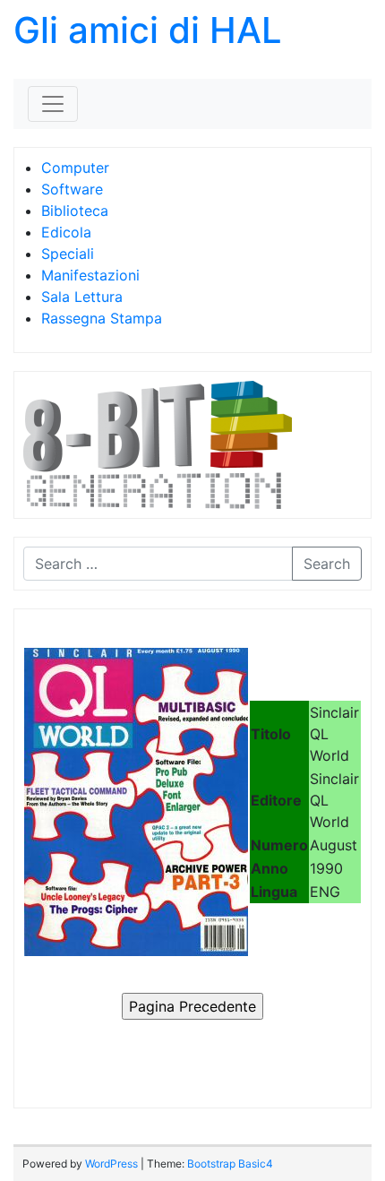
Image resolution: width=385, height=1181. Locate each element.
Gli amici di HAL (147, 30)
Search (327, 564)
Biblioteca (74, 211)
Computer (75, 168)
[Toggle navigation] (53, 104)
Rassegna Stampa (101, 318)
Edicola (66, 232)
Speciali (67, 254)
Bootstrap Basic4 (230, 1163)
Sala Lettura (82, 297)
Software (72, 189)
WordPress (111, 1163)
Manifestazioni (90, 275)
